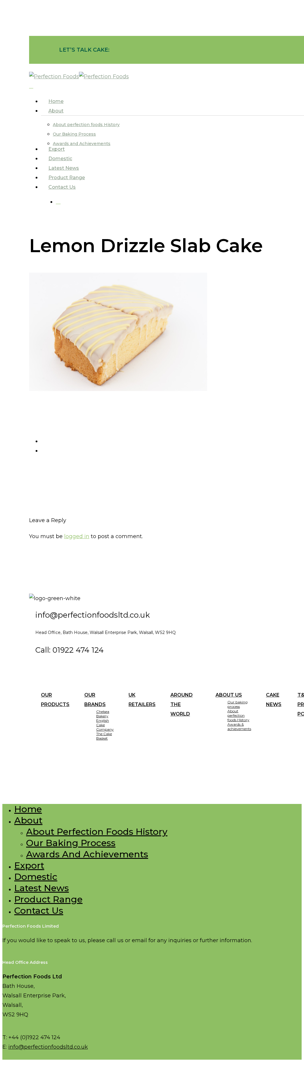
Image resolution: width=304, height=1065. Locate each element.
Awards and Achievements (87, 854)
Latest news (41, 888)
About (28, 820)
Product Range (48, 899)
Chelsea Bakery (102, 713)
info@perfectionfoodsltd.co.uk (48, 1047)
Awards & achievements (239, 726)
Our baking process (237, 704)
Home (28, 809)
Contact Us (38, 910)
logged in (76, 536)
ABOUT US (229, 695)
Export (29, 865)
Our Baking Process (70, 842)
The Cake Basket (104, 736)
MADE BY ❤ (113, 782)
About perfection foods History (238, 715)
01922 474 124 (130, 50)
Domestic (35, 876)
